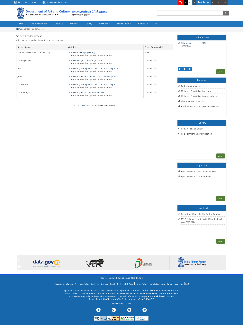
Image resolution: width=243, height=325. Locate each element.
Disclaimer (95, 284)
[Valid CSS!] (100, 318)
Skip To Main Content (27, 2)
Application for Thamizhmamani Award (199, 171)
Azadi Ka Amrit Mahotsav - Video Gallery (200, 106)
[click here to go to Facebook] (98, 309)
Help (182, 284)
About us (58, 23)
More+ (221, 71)
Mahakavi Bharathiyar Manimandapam (199, 96)
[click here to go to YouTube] (144, 309)
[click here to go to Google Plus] (114, 309)
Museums (202, 80)
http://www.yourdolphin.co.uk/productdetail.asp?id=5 (93, 68)
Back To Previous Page (81, 105)
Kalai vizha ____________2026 (193, 43)
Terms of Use (172, 284)
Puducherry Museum (191, 86)
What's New (202, 37)
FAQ (187, 284)
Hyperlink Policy (127, 284)
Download (104, 23)
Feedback (114, 284)
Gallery (89, 23)
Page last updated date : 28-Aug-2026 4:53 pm (121, 278)
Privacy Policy (141, 284)
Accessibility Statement (63, 284)
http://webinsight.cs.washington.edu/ (85, 60)
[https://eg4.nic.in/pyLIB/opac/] (192, 262)
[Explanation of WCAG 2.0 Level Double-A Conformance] (113, 318)
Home (20, 23)
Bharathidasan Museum (192, 101)
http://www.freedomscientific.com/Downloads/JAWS (92, 76)
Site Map (104, 284)
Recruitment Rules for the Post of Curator (200, 214)
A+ (224, 2)
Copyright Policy (82, 284)
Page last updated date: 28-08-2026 (103, 105)
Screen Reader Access (57, 2)
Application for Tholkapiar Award (196, 176)
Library (202, 122)
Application (202, 165)
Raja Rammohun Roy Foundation (196, 133)
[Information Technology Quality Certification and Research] (142, 318)
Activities (74, 23)
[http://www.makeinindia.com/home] (95, 262)
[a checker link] (127, 318)
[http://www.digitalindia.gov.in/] (143, 262)
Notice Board (123, 23)
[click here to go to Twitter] (129, 309)
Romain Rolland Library (192, 128)
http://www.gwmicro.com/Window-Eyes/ (86, 92)
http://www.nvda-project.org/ (81, 52)
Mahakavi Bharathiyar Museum (196, 91)
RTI (156, 23)
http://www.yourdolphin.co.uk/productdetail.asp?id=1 (93, 84)
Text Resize (203, 2)
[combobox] (181, 2)
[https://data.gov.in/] (46, 262)
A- (213, 2)
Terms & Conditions (157, 284)
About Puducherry (38, 23)
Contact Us (143, 23)
